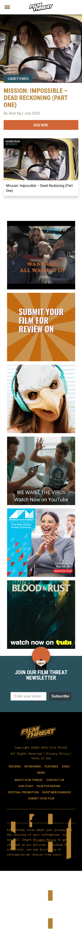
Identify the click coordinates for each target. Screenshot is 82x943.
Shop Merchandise (56, 792)
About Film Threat (28, 780)
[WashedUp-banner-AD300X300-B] (41, 222)
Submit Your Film (41, 798)
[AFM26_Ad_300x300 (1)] (41, 510)
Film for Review (48, 786)
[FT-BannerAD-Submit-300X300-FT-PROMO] (41, 294)
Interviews (32, 767)
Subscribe (60, 696)
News (41, 773)
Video (66, 767)
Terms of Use (41, 758)
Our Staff (25, 786)
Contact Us (55, 780)
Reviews (11, 144)
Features (51, 767)
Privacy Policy (57, 753)
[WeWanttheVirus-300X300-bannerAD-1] (41, 438)
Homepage (12, 141)
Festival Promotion (23, 792)
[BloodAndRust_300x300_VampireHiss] (41, 582)
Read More (41, 124)
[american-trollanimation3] (41, 366)
